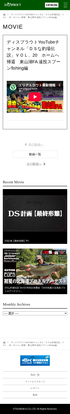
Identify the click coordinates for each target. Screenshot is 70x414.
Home (4, 14)
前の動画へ (36, 144)
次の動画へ (34, 163)
